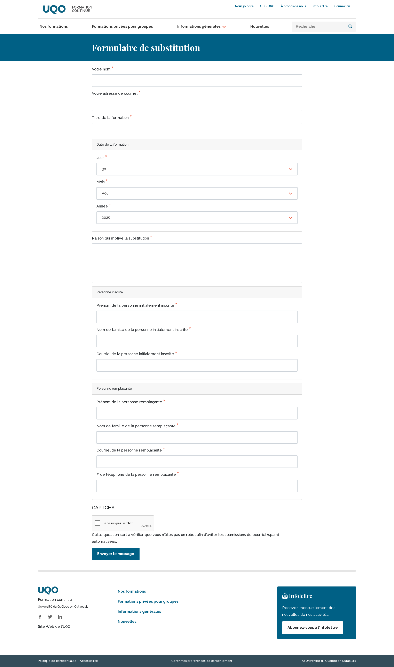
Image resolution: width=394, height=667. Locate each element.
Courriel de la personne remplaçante (129, 450)
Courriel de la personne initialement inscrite (135, 354)
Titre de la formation (110, 117)
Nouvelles (259, 26)
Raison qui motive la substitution (120, 238)
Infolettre (320, 6)
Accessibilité (89, 660)
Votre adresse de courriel (114, 93)
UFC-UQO (267, 6)
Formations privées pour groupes (122, 26)
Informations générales (199, 26)
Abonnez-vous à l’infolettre (312, 627)
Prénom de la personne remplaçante (129, 402)
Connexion (342, 6)
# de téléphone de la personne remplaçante (136, 474)
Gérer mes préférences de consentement (201, 660)
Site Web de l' (54, 626)
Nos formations (54, 26)
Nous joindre (244, 6)
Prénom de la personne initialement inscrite (135, 305)
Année (102, 206)
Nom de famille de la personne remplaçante (136, 426)
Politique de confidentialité (57, 660)
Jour (100, 158)
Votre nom (101, 69)
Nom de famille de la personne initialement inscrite (142, 329)
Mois (100, 182)
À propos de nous (293, 6)
